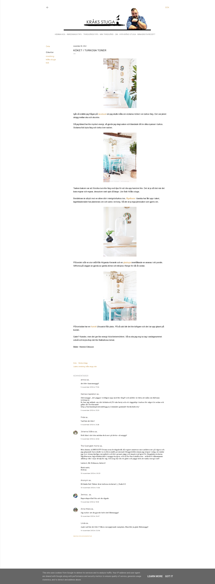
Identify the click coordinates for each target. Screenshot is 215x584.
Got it (169, 576)
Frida (83, 417)
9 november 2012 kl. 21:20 (90, 410)
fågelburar (130, 198)
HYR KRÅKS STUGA (127, 34)
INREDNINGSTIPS (74, 34)
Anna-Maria (86, 509)
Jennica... (84, 495)
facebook (102, 114)
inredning (50, 56)
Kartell (94, 327)
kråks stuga (51, 59)
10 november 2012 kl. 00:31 (90, 473)
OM (116, 34)
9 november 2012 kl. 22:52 (90, 439)
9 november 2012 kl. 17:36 (90, 387)
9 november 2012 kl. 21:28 (90, 425)
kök (47, 63)
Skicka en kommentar (82, 536)
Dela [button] (48, 46)
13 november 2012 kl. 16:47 (90, 516)
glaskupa (127, 262)
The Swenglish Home (90, 446)
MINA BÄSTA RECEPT (146, 34)
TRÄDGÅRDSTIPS (90, 34)
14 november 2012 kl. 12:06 (90, 530)
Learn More (155, 576)
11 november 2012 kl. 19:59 (90, 502)
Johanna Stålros (87, 431)
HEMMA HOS (60, 34)
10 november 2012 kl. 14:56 (90, 488)
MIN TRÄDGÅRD (106, 34)
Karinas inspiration (88, 394)
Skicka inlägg (82, 363)
